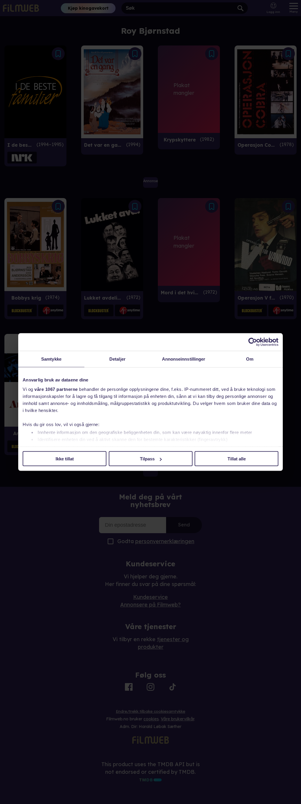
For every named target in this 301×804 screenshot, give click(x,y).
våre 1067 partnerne (56, 388)
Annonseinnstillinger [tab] (183, 359)
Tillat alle (237, 458)
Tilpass (147, 458)
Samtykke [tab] (51, 359)
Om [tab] (249, 359)
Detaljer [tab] (117, 359)
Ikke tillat (65, 458)
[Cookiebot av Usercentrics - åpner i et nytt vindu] (252, 342)
